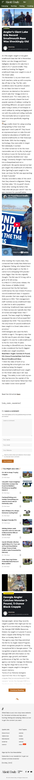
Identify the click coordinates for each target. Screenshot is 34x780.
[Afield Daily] (12, 2)
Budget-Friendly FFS (9, 520)
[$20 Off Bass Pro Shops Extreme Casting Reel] (27, 512)
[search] (21, 2)
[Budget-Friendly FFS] (27, 522)
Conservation (8, 593)
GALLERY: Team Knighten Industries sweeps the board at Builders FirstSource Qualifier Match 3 (11, 486)
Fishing (6, 28)
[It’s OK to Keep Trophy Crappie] (27, 474)
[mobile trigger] (3, 2)
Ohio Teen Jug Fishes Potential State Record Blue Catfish (10, 562)
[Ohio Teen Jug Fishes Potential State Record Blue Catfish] (27, 561)
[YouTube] (31, 771)
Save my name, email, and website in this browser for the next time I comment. (17, 455)
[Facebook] (25, 771)
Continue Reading (17, 690)
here (18, 394)
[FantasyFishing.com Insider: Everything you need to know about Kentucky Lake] (27, 499)
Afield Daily (11, 47)
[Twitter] (28, 771)
